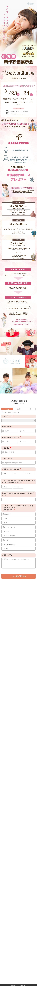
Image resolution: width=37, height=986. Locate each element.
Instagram (7, 514)
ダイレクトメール (9, 527)
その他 (6, 548)
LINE (5, 518)
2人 (16, 473)
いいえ (17, 487)
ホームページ (8, 531)
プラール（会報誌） (10, 535)
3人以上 (29, 473)
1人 (5, 473)
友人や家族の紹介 (10, 544)
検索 (5, 522)
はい (5, 487)
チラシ (6, 540)
